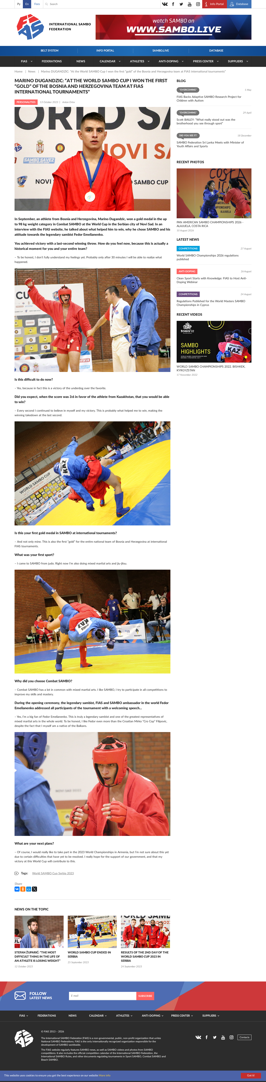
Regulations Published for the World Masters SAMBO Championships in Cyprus (211, 303)
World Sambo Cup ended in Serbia (89, 954)
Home (19, 71)
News (80, 61)
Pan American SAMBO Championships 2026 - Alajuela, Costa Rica (210, 224)
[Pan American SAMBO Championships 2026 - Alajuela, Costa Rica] (214, 193)
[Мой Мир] (28, 889)
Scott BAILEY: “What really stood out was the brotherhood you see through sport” (206, 121)
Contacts (244, 1037)
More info (104, 1075)
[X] (34, 889)
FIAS (24, 61)
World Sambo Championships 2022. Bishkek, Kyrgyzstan (211, 368)
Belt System (49, 50)
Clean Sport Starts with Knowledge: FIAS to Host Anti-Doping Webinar (212, 280)
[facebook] (173, 4)
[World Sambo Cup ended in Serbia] (92, 932)
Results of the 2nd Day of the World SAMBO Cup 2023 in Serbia (145, 956)
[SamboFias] (24, 1039)
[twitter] (181, 4)
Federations (52, 61)
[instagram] (198, 4)
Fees (37, 4)
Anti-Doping (168, 61)
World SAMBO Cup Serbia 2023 (53, 873)
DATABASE (216, 50)
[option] (39, 942)
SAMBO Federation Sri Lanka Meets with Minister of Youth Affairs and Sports (210, 144)
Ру (18, 4)
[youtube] (190, 4)
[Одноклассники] (22, 889)
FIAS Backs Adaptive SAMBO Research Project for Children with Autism (209, 99)
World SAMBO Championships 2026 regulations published (208, 257)
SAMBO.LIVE (161, 50)
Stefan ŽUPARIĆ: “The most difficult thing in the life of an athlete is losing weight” (37, 956)
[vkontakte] (165, 4)
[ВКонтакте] (17, 889)
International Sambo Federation (70, 27)
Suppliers (235, 61)
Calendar (107, 61)
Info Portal (105, 50)
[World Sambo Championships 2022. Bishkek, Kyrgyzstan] (214, 342)
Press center (203, 61)
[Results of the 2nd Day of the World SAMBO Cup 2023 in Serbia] (145, 932)
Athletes (137, 61)
